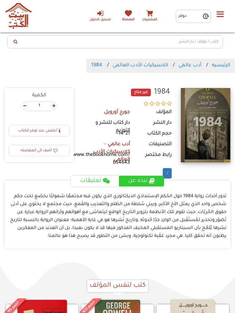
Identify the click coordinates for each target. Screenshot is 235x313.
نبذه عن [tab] (137, 181)
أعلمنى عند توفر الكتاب (37, 131)
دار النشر (162, 123)
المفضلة (128, 19)
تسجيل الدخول (100, 19)
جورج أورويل (117, 112)
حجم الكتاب (159, 133)
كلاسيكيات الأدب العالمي (140, 65)
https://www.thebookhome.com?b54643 (106, 159)
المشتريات (149, 19)
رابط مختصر (158, 155)
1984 (96, 65)
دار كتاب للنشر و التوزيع (112, 126)
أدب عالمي (189, 65)
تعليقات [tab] (90, 181)
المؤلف (164, 112)
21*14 (124, 133)
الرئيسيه (221, 65)
